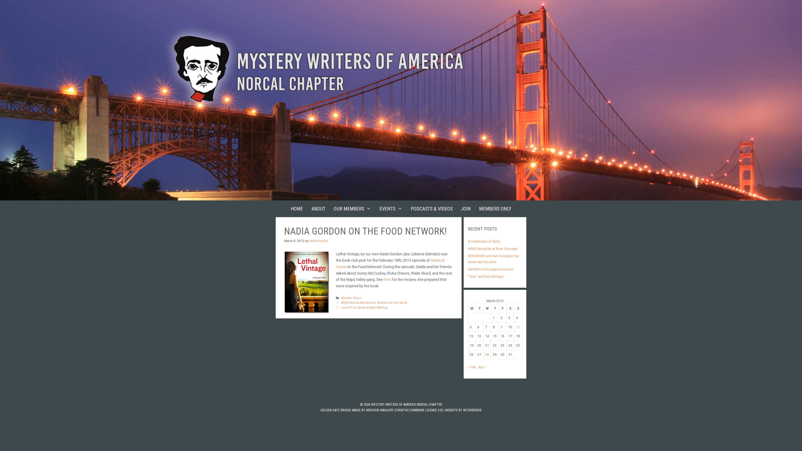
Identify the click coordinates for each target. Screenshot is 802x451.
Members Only (495, 209)
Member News (351, 298)
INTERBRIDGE (472, 410)
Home (297, 209)
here (387, 279)
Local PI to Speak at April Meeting (364, 307)
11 (518, 327)
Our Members (349, 209)
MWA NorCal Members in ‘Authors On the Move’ (374, 303)
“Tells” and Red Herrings (485, 277)
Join (466, 209)
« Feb (472, 367)
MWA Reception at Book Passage (492, 249)
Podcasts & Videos (432, 209)
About (318, 209)
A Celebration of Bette (484, 241)
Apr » (482, 367)
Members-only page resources (490, 269)
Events (387, 209)
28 (487, 355)
